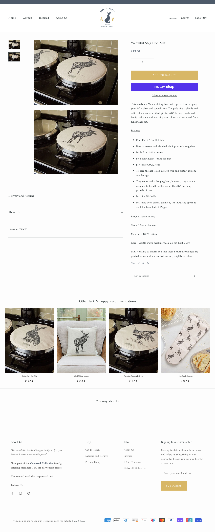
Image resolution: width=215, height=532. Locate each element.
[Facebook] (139, 263)
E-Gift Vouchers (132, 462)
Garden (27, 18)
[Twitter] (143, 263)
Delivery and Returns (21, 196)
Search (185, 18)
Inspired (44, 18)
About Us (61, 18)
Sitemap (128, 456)
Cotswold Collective (135, 468)
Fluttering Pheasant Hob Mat (133, 376)
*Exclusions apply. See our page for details (42, 521)
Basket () (201, 18)
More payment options (164, 95)
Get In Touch (92, 450)
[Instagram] (20, 493)
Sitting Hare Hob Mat (29, 376)
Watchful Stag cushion (81, 376)
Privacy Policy (92, 462)
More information (141, 276)
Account (173, 18)
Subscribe (174, 486)
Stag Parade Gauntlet (185, 376)
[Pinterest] (148, 263)
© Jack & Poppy (78, 521)
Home (12, 18)
